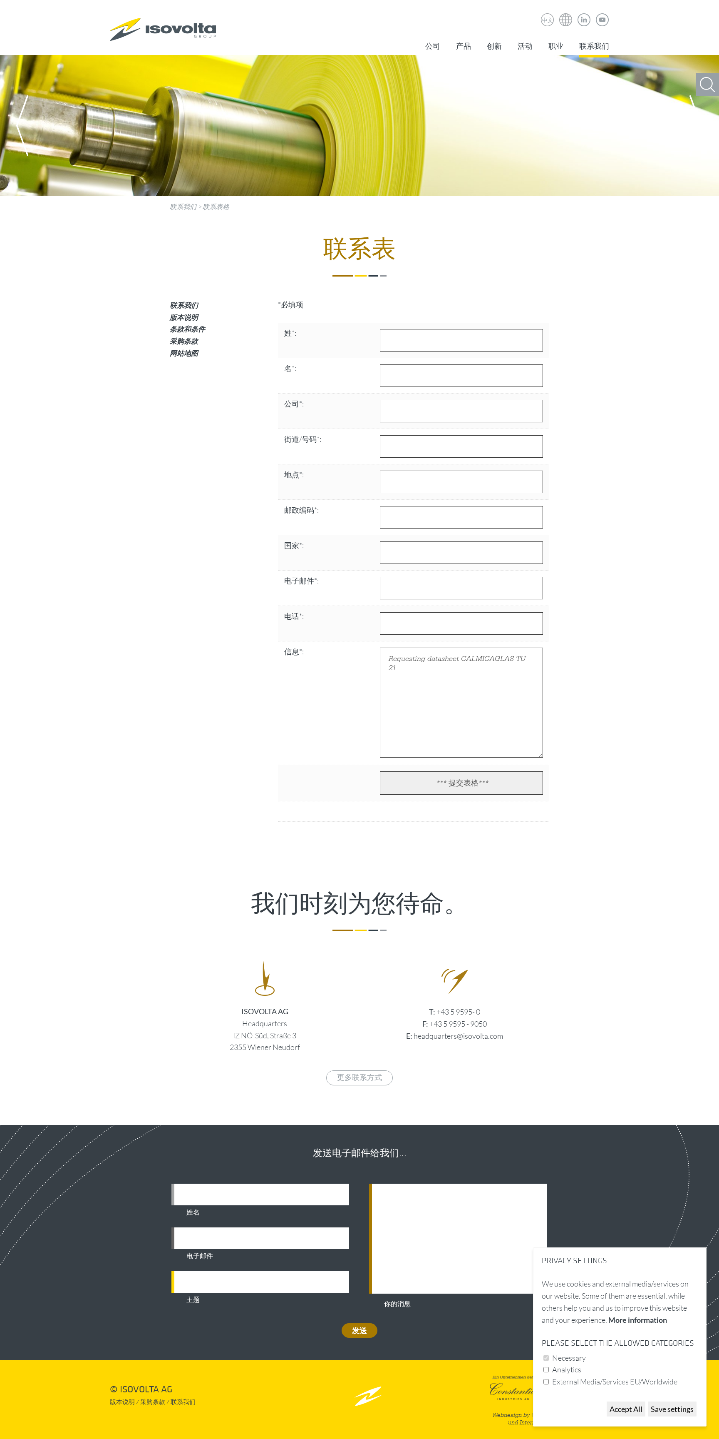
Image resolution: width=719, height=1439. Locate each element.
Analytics (566, 1369)
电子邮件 (199, 1256)
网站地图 (184, 353)
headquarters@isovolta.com (458, 1035)
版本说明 (184, 317)
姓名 (193, 1212)
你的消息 (397, 1304)
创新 (494, 46)
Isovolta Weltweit (566, 13)
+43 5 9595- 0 (458, 1011)
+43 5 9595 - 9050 (458, 1023)
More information (637, 1319)
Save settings (672, 1409)
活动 (525, 46)
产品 (463, 46)
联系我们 (594, 46)
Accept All (626, 1409)
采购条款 (184, 341)
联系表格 (216, 206)
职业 (555, 46)
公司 (432, 46)
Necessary (569, 1357)
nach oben (368, 1396)
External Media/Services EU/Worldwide (614, 1381)
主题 (193, 1300)
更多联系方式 (359, 1077)
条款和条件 (187, 328)
